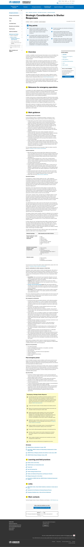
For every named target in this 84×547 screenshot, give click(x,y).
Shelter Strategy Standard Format (34, 471)
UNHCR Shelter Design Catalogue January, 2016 (37, 455)
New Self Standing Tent (32, 469)
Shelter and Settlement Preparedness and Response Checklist (40, 473)
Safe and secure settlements (42, 174)
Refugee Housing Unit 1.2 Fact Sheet (35, 476)
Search (58, 3)
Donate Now (11, 529)
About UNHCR (11, 528)
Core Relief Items (12, 23)
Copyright (73, 541)
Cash (10, 20)
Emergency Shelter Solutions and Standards (16, 43)
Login (73, 3)
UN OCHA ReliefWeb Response (15, 526)
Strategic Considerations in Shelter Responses (15, 39)
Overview (64, 54)
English (60, 1)
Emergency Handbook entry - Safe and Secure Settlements (39, 492)
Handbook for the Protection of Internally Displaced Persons (40, 490)
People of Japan (69, 535)
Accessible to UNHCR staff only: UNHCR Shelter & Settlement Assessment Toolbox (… (42, 479)
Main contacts (65, 65)
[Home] (20, 2)
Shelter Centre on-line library (33, 462)
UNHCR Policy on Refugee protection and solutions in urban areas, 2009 (42, 452)
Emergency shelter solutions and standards (38, 148)
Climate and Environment (14, 15)
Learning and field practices (68, 61)
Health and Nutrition (13, 31)
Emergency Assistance (36, 7)
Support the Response (58, 7)
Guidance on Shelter (13, 37)
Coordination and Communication (47, 7)
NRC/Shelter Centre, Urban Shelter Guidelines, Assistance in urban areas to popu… (43, 487)
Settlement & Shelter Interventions (15, 45)
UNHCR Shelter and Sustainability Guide (36, 465)
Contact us (46, 525)
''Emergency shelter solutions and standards (37, 266)
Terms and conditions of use (66, 541)
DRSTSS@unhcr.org (54, 500)
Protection (25, 7)
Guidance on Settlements (14, 35)
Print (31, 21)
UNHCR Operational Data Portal (15, 524)
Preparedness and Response (14, 7)
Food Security (12, 28)
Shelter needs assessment (37, 402)
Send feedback (68, 76)
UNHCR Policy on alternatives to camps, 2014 (37, 447)
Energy (10, 18)
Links (64, 63)
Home (27, 12)
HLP (39, 301)
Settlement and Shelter (13, 34)
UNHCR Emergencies (13, 523)
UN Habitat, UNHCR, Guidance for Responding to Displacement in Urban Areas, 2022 (42, 450)
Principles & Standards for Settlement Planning (34, 514)
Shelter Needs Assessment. (49, 77)
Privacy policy (59, 541)
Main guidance (65, 59)
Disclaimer (53, 541)
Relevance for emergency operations (67, 57)
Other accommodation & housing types (15, 47)
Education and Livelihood (14, 26)
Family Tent (30, 467)
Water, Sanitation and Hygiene (13, 51)
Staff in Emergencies (69, 7)
